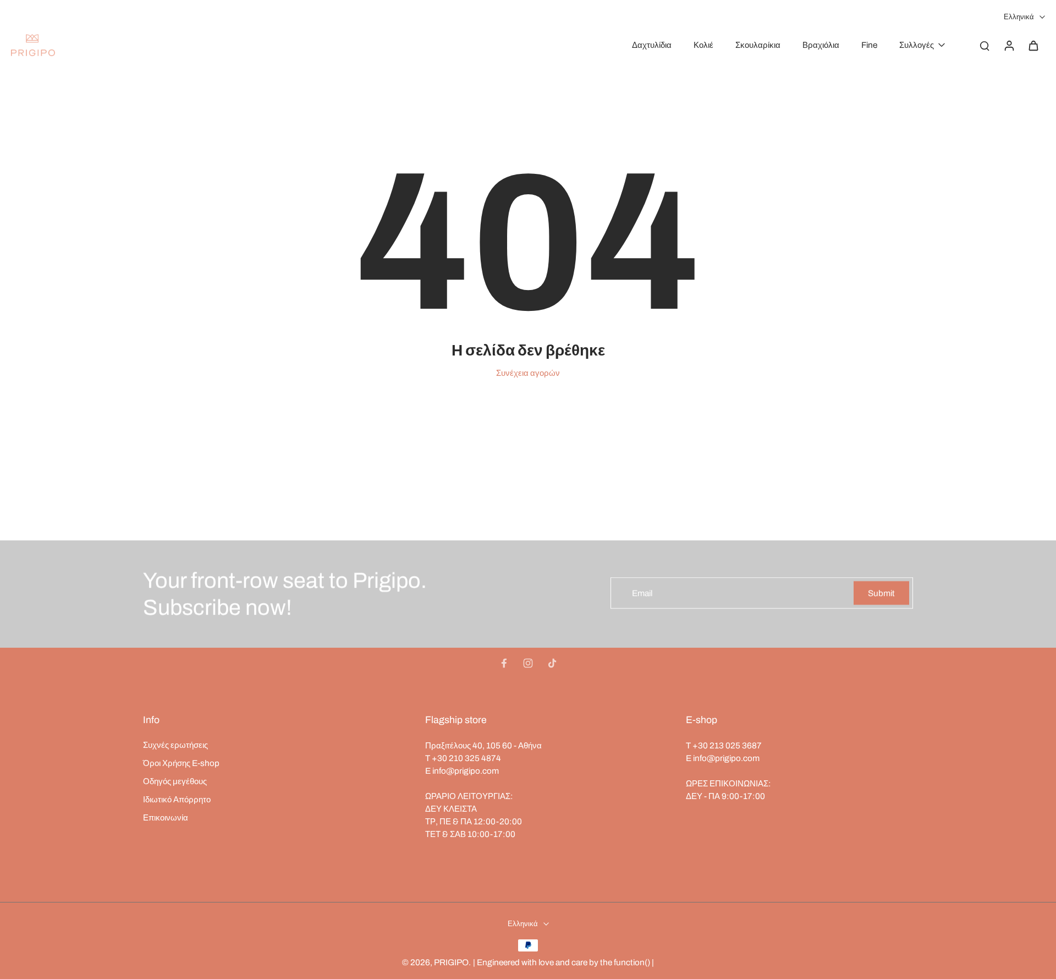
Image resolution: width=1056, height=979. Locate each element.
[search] (984, 45)
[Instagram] (528, 663)
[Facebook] (504, 663)
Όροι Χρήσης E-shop (181, 763)
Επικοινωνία (165, 817)
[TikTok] (552, 663)
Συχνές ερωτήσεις (175, 745)
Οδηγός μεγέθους (175, 781)
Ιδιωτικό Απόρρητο (177, 799)
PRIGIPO (451, 962)
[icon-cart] (1033, 45)
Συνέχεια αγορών (528, 373)
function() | (634, 962)
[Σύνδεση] (1009, 45)
